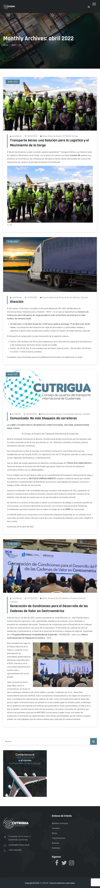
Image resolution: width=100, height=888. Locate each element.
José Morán (17, 136)
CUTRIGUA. (44, 883)
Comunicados (68, 414)
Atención (16, 301)
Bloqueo (58, 414)
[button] (90, 193)
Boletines (56, 848)
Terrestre (84, 297)
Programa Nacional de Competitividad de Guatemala (34, 634)
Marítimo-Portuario (70, 598)
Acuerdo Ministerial (50, 297)
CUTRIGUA (66, 136)
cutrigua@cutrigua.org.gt (18, 845)
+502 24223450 (14, 850)
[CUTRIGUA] (9, 6)
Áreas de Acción (55, 136)
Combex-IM (75, 155)
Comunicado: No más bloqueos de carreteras (43, 418)
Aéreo (44, 136)
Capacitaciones (58, 838)
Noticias (75, 136)
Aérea (54, 833)
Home (5, 45)
